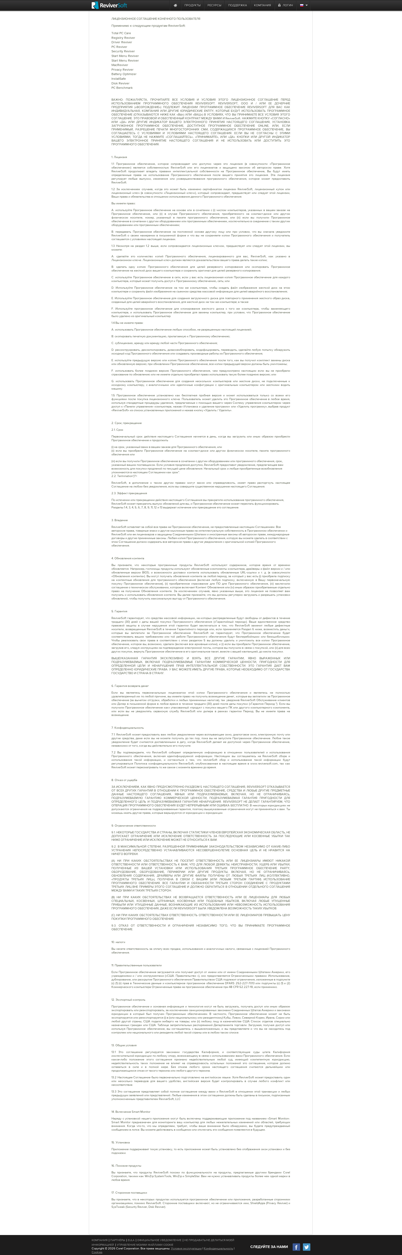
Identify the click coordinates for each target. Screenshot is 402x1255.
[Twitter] (306, 1250)
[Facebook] (297, 1250)
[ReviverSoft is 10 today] (165, 5)
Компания (99, 1240)
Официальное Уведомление (159, 1240)
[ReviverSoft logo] (109, 5)
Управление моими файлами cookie (145, 1244)
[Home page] (175, 5)
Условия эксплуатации (186, 1248)
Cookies (97, 1252)
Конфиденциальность (218, 1248)
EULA (131, 1240)
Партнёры (117, 1240)
